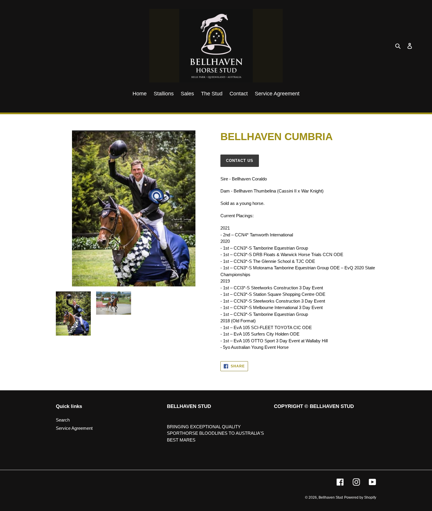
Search (63, 419)
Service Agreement (74, 428)
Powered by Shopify (360, 497)
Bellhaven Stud (331, 497)
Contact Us (239, 160)
